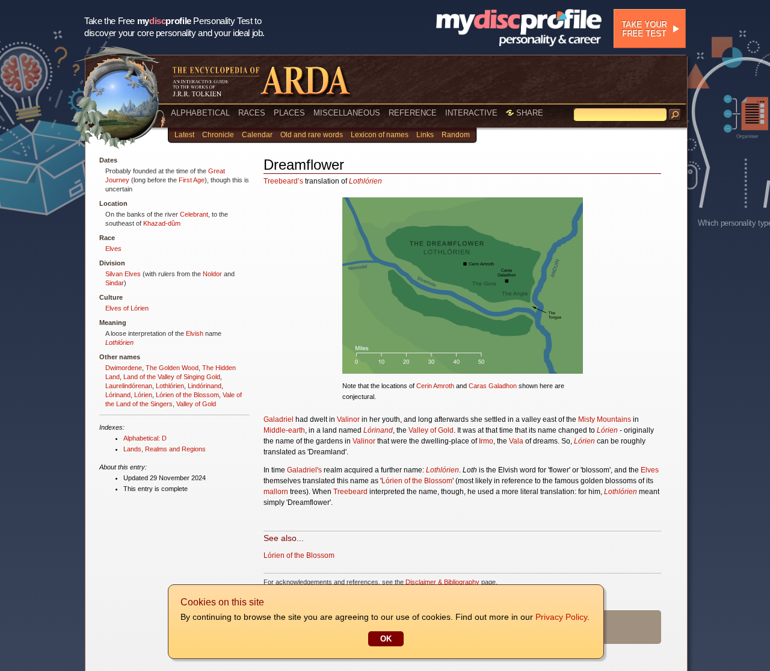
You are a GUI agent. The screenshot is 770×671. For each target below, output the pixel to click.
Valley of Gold (196, 403)
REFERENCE (413, 112)
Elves (113, 248)
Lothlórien (119, 342)
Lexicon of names (379, 135)
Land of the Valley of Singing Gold (171, 376)
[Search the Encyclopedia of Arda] (675, 115)
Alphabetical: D (145, 438)
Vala (516, 441)
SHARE (528, 112)
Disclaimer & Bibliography (442, 582)
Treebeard (350, 491)
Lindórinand (204, 385)
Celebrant (194, 214)
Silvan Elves (123, 273)
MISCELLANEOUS (346, 112)
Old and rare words (311, 135)
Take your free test (644, 29)
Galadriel (278, 419)
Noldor (212, 273)
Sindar (114, 282)
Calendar (257, 135)
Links (425, 135)
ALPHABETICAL (200, 112)
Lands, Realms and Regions (164, 449)
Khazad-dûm (161, 223)
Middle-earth (284, 430)
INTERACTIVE (471, 112)
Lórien (143, 394)
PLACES (289, 112)
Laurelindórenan (128, 385)
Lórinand (118, 394)
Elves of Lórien (127, 308)
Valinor (348, 419)
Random (456, 135)
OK (386, 638)
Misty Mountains (604, 419)
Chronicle (218, 135)
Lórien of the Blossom (187, 394)
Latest (184, 135)
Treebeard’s (283, 181)
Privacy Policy (561, 617)
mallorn (275, 491)
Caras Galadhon (493, 385)
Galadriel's (304, 470)
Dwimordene (123, 367)
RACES (251, 112)
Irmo (486, 441)
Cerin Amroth (435, 385)
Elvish (194, 333)
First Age (192, 180)
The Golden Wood (172, 367)
